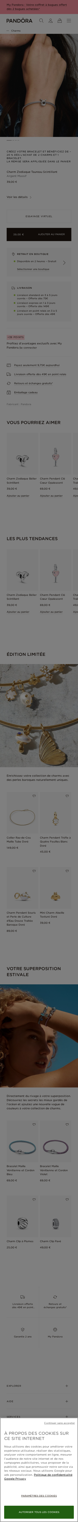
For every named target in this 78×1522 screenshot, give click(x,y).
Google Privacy (15, 1478)
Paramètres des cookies (39, 1495)
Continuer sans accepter (59, 1423)
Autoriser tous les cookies (39, 1512)
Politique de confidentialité (53, 1474)
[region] (39, 1470)
